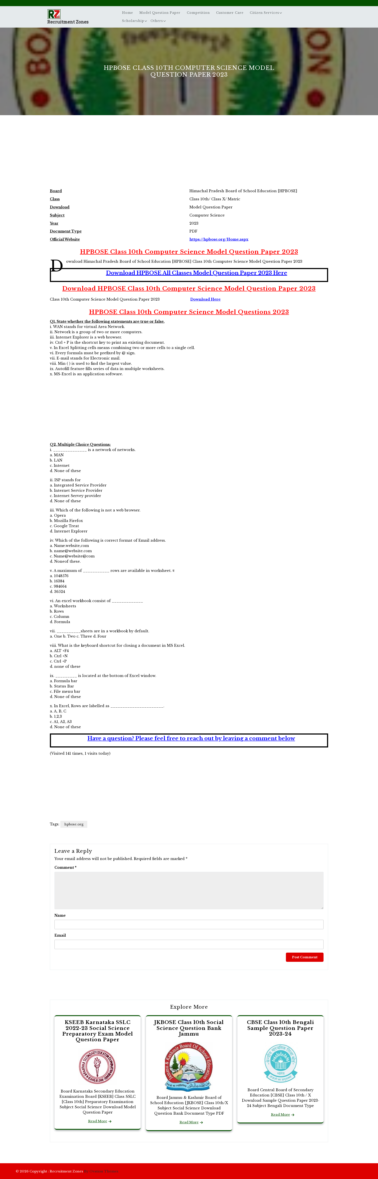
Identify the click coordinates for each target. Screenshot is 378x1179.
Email (60, 935)
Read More (97, 1121)
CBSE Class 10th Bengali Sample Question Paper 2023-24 (280, 1028)
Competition (198, 13)
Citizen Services (264, 13)
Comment (65, 867)
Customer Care (229, 13)
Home (127, 13)
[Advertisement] (189, 156)
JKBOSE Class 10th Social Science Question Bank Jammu (189, 1028)
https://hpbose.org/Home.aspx (218, 239)
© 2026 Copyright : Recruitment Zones (67, 1171)
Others (156, 21)
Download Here (205, 299)
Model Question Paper (159, 13)
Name (60, 915)
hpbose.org (73, 824)
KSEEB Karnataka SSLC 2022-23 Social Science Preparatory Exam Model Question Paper (97, 1031)
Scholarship (133, 21)
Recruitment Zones (68, 22)
